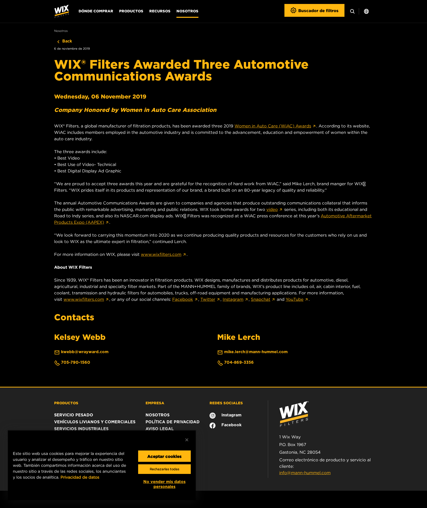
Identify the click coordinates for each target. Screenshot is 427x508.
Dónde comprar (96, 11)
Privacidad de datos (80, 477)
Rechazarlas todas (164, 469)
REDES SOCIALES (226, 403)
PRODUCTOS (66, 403)
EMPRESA (155, 403)
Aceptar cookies (164, 456)
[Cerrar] (186, 439)
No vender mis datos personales (164, 484)
